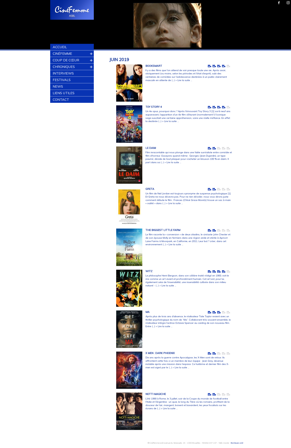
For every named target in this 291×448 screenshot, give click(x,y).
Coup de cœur (66, 60)
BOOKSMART (154, 65)
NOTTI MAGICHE (156, 394)
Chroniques (64, 67)
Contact (61, 99)
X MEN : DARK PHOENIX (160, 353)
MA (148, 311)
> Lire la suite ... (183, 80)
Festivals (62, 80)
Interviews (63, 73)
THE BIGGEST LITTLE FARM (163, 230)
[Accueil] (72, 10)
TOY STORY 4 (154, 106)
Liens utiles (63, 93)
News (58, 86)
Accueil (60, 47)
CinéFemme (62, 53)
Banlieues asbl (237, 443)
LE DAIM (151, 148)
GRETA (150, 188)
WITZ (149, 271)
